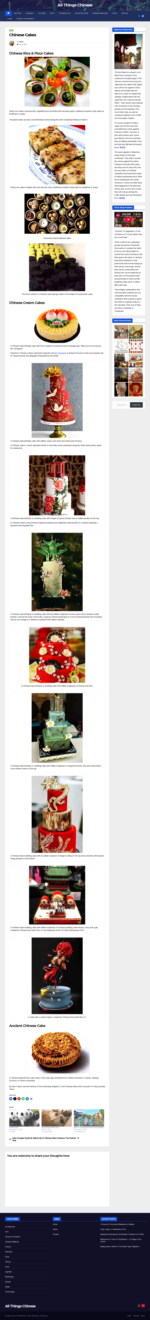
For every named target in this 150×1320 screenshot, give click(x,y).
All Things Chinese (75, 5)
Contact (56, 1234)
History (17, 13)
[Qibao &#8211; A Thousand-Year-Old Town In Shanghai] (89, 1118)
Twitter (129, 1316)
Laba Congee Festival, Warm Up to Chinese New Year (34, 1139)
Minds (143, 1316)
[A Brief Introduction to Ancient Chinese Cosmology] (121, 346)
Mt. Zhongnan (60, 353)
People (125, 13)
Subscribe (136, 405)
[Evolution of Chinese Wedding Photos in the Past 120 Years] (136, 389)
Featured (8, 1252)
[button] (139, 16)
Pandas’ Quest (13, 1127)
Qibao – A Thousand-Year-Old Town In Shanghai (88, 1127)
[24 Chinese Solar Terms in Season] (136, 361)
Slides (7, 1287)
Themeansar (43, 1316)
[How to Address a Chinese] (121, 332)
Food (114, 13)
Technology (65, 13)
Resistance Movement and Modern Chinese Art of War (122, 1234)
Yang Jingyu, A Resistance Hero (113, 1229)
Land (9, 19)
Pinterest (136, 1316)
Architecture (81, 13)
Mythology (9, 1277)
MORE (122, 147)
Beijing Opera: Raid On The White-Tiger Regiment (119, 1246)
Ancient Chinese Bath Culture (50, 1127)
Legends (29, 13)
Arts (52, 13)
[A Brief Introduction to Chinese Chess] (136, 346)
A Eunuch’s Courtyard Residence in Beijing (117, 1224)
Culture (42, 13)
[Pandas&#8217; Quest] (24, 1118)
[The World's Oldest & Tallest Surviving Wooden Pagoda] (136, 375)
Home (55, 1224)
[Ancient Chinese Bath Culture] (57, 1118)
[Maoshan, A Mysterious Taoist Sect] (121, 361)
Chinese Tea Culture (66, 1138)
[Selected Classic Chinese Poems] (121, 375)
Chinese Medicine (100, 13)
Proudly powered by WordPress (15, 1316)
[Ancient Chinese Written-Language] (121, 389)
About (55, 1229)
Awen (21, 42)
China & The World (25, 19)
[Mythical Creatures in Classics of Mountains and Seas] (136, 332)
